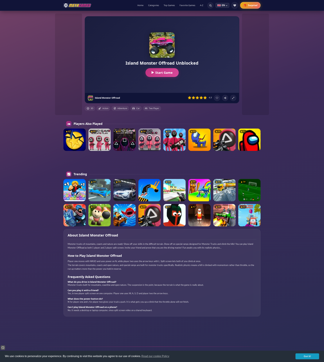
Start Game (164, 73)
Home (140, 5)
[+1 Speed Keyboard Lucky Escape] (74, 190)
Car (138, 108)
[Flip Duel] (149, 190)
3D (92, 108)
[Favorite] (217, 98)
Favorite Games (187, 5)
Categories (153, 5)
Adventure (122, 108)
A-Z (201, 5)
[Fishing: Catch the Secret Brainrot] (124, 215)
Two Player (154, 108)
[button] (82, 132)
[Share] (225, 98)
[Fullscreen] (233, 98)
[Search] (210, 5)
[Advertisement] (68, 64)
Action (105, 108)
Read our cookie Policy (155, 356)
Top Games (169, 5)
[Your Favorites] (234, 5)
